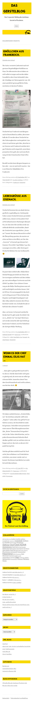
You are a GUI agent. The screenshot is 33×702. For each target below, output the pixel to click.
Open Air (26, 550)
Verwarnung (9, 476)
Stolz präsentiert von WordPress (19, 698)
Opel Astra (15, 547)
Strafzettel (22, 182)
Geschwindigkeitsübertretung (18, 473)
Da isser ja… (16, 577)
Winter (4, 561)
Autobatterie (12, 541)
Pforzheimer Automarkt (9, 552)
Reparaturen (18, 554)
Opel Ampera (7, 547)
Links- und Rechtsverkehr (9, 602)
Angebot (13, 539)
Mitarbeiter (20, 542)
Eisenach (25, 337)
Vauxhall (19, 555)
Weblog (27, 557)
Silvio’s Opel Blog (7, 654)
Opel (12, 544)
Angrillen (18, 539)
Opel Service (14, 550)
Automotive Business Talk (9, 671)
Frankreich (16, 182)
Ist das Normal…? (7, 597)
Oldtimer (6, 545)
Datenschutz (5, 698)
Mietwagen (13, 542)
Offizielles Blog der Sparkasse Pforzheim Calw (14, 683)
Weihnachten (6, 559)
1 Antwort (5, 365)
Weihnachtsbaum (13, 559)
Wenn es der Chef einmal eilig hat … (14, 356)
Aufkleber (23, 539)
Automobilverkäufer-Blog (9, 668)
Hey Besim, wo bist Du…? (9, 594)
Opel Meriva (26, 548)
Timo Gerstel (6, 180)
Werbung (26, 559)
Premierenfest (21, 552)
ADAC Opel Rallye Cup (16, 337)
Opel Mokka (6, 550)
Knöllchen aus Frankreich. (13, 53)
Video (17, 557)
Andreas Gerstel (6, 334)
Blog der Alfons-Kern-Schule (9, 685)
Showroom (5, 556)
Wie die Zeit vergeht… (8, 599)
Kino (3, 542)
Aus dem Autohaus (18, 180)
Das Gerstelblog (14, 8)
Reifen (14, 554)
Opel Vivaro (21, 550)
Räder (22, 554)
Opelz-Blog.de (6, 651)
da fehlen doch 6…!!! (18, 572)
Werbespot (20, 559)
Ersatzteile (18, 541)
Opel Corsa (6, 549)
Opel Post (5, 644)
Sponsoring (12, 556)
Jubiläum (25, 541)
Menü (16, 26)
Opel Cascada (22, 547)
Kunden (7, 542)
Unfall (16, 555)
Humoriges (18, 334)
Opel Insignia (13, 548)
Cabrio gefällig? (17, 582)
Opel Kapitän (19, 548)
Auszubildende (5, 541)
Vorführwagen (22, 557)
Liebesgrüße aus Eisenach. (15, 197)
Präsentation (7, 554)
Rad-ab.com (5, 666)
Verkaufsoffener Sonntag (8, 557)
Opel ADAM (20, 544)
